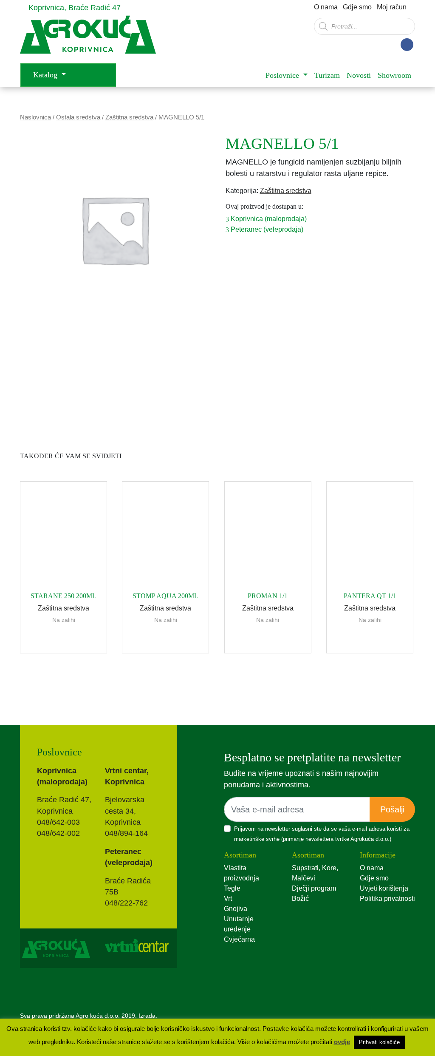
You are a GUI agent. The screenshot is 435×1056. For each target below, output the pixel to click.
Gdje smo (357, 7)
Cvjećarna (239, 939)
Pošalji (392, 809)
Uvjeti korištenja (384, 888)
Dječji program (314, 888)
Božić (300, 898)
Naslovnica (35, 117)
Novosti (359, 75)
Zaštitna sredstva (129, 117)
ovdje (342, 1041)
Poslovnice (283, 75)
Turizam (327, 75)
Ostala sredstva (78, 117)
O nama (326, 7)
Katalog (46, 75)
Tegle (232, 888)
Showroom (394, 75)
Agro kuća (88, 38)
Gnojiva (235, 908)
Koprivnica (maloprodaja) (268, 218)
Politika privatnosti (387, 898)
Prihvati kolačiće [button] (379, 1042)
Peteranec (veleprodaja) (266, 229)
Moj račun (392, 7)
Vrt (228, 898)
